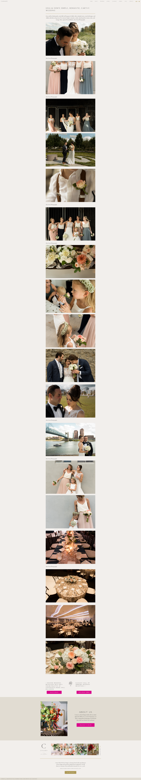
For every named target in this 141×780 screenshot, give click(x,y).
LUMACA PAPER (22, 778)
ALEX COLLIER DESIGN (33, 778)
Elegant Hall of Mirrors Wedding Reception (83, 684)
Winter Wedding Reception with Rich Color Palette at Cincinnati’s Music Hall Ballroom (55, 686)
